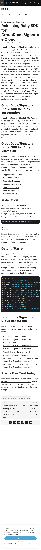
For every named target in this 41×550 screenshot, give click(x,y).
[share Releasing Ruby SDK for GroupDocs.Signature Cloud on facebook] (22, 423)
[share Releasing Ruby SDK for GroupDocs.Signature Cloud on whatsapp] (26, 423)
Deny (29, 543)
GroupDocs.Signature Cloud (12, 47)
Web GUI (6, 361)
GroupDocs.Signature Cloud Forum (17, 349)
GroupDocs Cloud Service (23, 361)
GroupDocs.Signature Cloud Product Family (16, 398)
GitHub (4, 137)
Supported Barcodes (11, 181)
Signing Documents (11, 187)
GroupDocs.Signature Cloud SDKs (16, 355)
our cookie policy (13, 534)
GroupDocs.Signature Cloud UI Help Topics (20, 345)
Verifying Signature (11, 191)
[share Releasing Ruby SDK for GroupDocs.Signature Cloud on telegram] (30, 423)
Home (4, 8)
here (28, 66)
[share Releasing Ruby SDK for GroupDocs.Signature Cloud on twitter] (10, 423)
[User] (35, 3)
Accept (20, 538)
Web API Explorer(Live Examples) (16, 352)
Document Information (12, 178)
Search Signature (10, 194)
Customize (12, 543)
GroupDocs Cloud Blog (15, 22)
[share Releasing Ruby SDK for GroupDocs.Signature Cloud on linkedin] (14, 423)
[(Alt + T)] (10, 9)
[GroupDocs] (11, 3)
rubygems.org (7, 217)
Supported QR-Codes (12, 184)
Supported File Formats (12, 175)
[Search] (38, 3)
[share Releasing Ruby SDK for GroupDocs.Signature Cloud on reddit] (18, 423)
